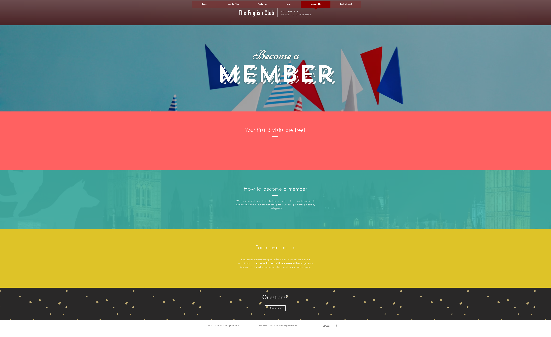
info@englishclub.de (288, 325)
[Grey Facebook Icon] (336, 325)
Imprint (326, 325)
